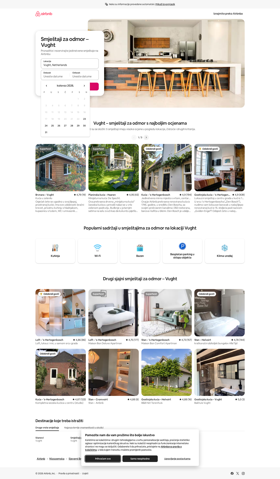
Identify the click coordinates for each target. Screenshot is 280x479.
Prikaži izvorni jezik (165, 4)
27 (65, 125)
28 (71, 125)
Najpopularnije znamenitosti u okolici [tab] (83, 427)
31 (46, 132)
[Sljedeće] (146, 137)
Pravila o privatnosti (69, 473)
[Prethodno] (134, 137)
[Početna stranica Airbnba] (43, 14)
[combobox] (69, 65)
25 (52, 125)
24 (46, 125)
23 (84, 118)
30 (84, 125)
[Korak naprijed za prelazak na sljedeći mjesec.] (84, 86)
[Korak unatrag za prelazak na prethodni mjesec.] (47, 86)
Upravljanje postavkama (177, 458)
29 (78, 125)
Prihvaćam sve (102, 458)
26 (59, 125)
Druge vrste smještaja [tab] (47, 427)
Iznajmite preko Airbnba (228, 13)
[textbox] (55, 76)
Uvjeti (85, 473)
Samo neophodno (140, 458)
